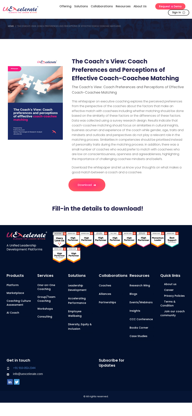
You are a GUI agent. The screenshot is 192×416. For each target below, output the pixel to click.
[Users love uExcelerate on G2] (59, 239)
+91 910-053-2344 (24, 367)
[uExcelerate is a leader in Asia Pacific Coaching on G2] (100, 239)
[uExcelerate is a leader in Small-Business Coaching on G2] (172, 239)
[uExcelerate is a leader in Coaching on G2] (73, 239)
